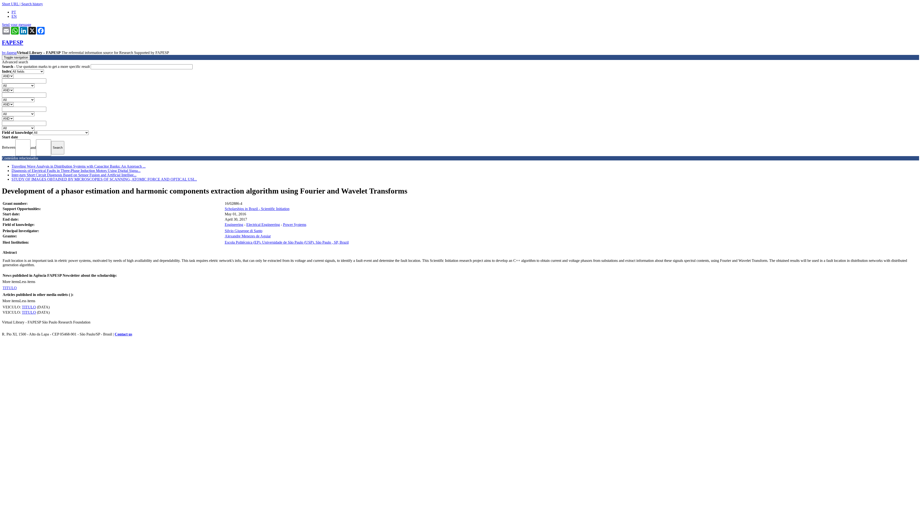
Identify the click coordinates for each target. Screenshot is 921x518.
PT (14, 12)
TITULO (10, 288)
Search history (32, 4)
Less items (27, 282)
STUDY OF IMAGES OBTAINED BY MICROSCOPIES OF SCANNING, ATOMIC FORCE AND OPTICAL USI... (104, 179)
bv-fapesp (9, 53)
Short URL (10, 4)
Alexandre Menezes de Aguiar (248, 236)
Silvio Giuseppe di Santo (243, 231)
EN (14, 16)
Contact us (123, 334)
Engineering (234, 225)
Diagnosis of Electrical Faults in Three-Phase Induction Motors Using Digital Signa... (76, 171)
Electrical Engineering (263, 225)
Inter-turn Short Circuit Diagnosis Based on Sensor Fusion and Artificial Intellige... (74, 175)
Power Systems (294, 225)
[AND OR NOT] (8, 76)
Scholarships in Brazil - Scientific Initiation (257, 209)
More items (10, 282)
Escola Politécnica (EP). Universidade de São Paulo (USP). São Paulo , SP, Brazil (287, 242)
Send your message (16, 25)
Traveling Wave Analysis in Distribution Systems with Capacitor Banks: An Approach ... (79, 166)
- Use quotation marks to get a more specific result (46, 67)
